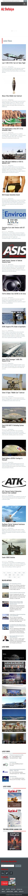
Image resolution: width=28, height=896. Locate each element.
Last (19, 577)
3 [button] (16, 31)
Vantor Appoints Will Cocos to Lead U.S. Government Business (17, 636)
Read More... (11, 66)
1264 (18, 574)
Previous (9, 572)
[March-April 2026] (14, 798)
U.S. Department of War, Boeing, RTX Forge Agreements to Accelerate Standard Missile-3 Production (18, 626)
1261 (6, 574)
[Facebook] (11, 873)
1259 (19, 572)
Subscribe (8, 882)
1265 (22, 574)
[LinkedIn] (2, 873)
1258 (15, 572)
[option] (13, 20)
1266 (9, 577)
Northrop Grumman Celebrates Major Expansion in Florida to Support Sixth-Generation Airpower (16, 603)
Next (15, 577)
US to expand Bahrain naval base (15, 583)
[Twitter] (6, 873)
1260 (23, 572)
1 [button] (12, 31)
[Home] (7, 9)
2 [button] (14, 31)
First (4, 572)
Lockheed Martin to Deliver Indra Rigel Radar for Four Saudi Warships (17, 615)
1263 (14, 574)
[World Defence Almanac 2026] (14, 841)
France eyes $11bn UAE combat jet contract (17, 592)
